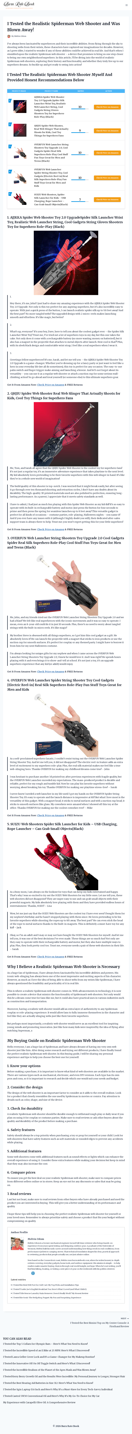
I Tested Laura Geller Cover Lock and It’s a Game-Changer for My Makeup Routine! (49, 1357)
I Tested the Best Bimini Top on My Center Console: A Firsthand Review (99, 1322)
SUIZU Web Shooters (26, 824)
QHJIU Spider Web (25, 394)
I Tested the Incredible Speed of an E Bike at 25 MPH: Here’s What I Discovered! (46, 1350)
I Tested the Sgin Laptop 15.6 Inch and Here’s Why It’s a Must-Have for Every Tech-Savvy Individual (58, 1389)
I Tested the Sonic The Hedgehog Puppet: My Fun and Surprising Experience (47, 1297)
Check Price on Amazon (107, 107)
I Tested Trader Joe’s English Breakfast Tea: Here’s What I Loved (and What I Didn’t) (50, 1289)
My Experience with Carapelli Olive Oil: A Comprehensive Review (39, 1402)
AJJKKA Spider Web (25, 218)
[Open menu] (126, 5)
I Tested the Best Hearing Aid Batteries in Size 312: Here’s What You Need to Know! (48, 1383)
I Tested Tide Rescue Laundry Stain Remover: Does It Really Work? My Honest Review (50, 1293)
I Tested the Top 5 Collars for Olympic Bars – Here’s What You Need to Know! (45, 1344)
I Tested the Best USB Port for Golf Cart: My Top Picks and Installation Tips (46, 1285)
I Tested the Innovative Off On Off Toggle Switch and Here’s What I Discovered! (46, 1363)
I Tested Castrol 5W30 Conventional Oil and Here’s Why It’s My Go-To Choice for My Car (51, 1396)
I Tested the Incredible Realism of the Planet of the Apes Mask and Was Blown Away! (49, 1370)
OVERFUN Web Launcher (30, 680)
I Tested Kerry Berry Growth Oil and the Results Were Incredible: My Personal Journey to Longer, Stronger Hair (64, 1376)
